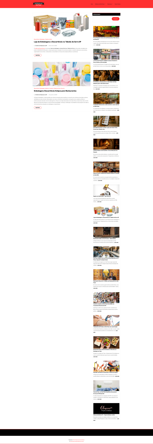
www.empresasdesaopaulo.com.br (77, 441)
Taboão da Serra (48, 39)
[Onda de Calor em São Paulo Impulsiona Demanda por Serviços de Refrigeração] (106, 385)
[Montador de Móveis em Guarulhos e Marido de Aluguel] (106, 366)
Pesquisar (96, 14)
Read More (38, 55)
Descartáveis (36, 39)
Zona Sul (62, 88)
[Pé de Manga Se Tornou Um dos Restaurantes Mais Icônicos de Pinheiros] (106, 31)
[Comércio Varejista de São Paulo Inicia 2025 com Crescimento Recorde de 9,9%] (106, 297)
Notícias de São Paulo (100, 4)
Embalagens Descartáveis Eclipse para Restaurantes (55, 91)
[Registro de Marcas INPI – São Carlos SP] (106, 189)
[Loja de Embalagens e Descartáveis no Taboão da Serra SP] (106, 211)
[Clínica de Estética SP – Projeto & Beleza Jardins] (106, 408)
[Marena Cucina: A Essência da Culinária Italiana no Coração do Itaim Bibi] (106, 167)
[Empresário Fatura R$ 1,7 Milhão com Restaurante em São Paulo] (106, 274)
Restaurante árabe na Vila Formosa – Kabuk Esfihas (104, 238)
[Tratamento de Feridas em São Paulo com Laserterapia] (106, 320)
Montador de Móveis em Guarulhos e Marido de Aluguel (105, 372)
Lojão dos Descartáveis (40, 48)
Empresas (109, 4)
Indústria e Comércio (49, 88)
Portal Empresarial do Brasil (78, 439)
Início (92, 4)
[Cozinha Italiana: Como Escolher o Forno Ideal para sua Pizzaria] (106, 144)
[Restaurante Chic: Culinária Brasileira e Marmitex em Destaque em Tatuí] (106, 342)
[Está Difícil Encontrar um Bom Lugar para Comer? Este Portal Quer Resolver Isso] (106, 121)
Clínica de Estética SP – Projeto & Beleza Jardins (104, 414)
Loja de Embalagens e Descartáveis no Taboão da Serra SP (57, 42)
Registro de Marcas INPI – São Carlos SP (102, 196)
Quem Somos (117, 4)
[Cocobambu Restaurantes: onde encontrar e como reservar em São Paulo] (106, 98)
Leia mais (98, 44)
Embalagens (42, 39)
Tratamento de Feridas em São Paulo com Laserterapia (105, 326)
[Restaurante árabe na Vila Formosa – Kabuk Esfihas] (106, 232)
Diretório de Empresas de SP (40, 45)
